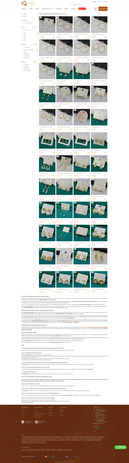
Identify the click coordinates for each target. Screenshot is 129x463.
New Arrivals (103, 8)
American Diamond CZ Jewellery (43, 437)
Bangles (50, 409)
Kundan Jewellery (61, 439)
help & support (38, 407)
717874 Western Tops (61, 196)
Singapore (53, 449)
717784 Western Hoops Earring (98, 34)
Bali (24, 51)
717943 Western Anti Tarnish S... (63, 219)
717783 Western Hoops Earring (80, 34)
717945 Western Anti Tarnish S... (98, 219)
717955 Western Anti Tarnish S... (81, 266)
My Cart (61, 413)
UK (26, 449)
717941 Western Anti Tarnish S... (98, 196)
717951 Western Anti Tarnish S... (98, 242)
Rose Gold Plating (27, 70)
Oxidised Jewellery (97, 439)
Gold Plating (26, 67)
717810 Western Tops (95, 173)
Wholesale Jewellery (42, 442)
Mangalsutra (68, 439)
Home (23, 409)
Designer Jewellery (101, 437)
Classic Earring (27, 54)
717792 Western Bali (78, 80)
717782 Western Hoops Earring (63, 34)
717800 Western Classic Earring (81, 127)
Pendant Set (51, 415)
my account (63, 407)
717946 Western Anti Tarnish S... (46, 242)
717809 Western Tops (78, 173)
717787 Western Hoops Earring (80, 57)
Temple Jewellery (25, 442)
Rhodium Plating (27, 69)
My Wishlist (62, 411)
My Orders (61, 409)
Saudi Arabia (59, 449)
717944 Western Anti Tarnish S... (81, 219)
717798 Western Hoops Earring (46, 127)
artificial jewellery (81, 312)
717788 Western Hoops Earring (98, 57)
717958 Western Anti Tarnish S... (63, 289)
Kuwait (43, 449)
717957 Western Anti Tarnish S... (46, 289)
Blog (22, 415)
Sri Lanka (69, 449)
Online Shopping (89, 439)
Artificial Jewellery (75, 437)
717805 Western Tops (95, 150)
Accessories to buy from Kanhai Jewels (28, 437)
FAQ (35, 409)
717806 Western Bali (43, 173)
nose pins (82, 321)
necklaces (74, 321)
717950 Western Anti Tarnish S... (81, 242)
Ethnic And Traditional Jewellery (32, 439)
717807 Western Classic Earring (63, 173)
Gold (25, 40)
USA (23, 449)
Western (66, 8)
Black (25, 35)
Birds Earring (26, 53)
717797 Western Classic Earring (98, 103)
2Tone (25, 32)
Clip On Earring (26, 58)
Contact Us (24, 413)
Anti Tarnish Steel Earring (28, 50)
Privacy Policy (36, 411)
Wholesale (105, 327)
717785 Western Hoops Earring (46, 57)
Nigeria (65, 449)
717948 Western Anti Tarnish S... (63, 242)
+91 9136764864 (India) (99, 419)
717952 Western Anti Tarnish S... (46, 266)
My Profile (61, 415)
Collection (24, 8)
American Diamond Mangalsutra (56, 437)
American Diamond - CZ (47, 8)
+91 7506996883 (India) (99, 420)
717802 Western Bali (43, 150)
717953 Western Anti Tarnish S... (63, 266)
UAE (39, 449)
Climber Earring (27, 56)
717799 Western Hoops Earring (63, 127)
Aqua (25, 34)
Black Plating (26, 66)
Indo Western (59, 8)
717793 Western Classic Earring (98, 80)
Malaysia (48, 449)
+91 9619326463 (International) (101, 421)
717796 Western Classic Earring (81, 103)
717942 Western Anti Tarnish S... (46, 219)
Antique (31, 8)
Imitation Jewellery (43, 439)
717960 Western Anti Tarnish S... (98, 289)
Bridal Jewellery (87, 437)
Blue (25, 37)
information (25, 407)
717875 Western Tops (78, 196)
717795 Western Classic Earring (63, 103)
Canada (35, 449)
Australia (30, 449)
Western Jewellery (33, 442)
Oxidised (73, 8)
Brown (25, 39)
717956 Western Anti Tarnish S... (98, 266)
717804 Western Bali (78, 150)
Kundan (37, 8)
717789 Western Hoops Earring (46, 80)
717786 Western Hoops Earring (63, 57)
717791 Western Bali (61, 80)
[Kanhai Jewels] (29, 3)
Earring (50, 411)
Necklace (50, 413)
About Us (23, 411)
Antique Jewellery (66, 437)
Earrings (23, 439)
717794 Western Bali (43, 103)
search (51, 407)
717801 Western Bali (95, 127)
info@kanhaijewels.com (99, 423)
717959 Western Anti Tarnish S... (81, 289)
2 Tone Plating (26, 64)
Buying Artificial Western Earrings (96, 327)
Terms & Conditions (37, 417)
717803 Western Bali (61, 150)
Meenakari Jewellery (76, 439)
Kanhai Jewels (26, 304)
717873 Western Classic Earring (46, 196)
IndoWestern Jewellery (52, 439)
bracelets (78, 321)
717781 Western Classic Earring (46, 34)
